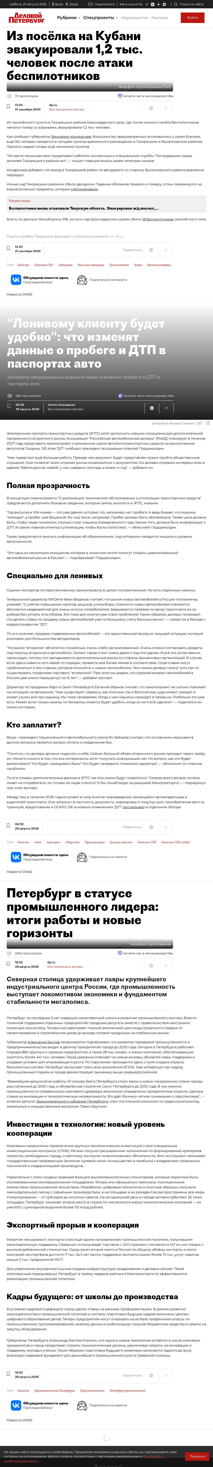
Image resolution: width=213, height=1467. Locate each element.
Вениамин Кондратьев (71, 137)
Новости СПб (146, 842)
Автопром (53, 842)
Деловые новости (121, 842)
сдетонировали (84, 189)
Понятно (197, 1456)
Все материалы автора (66, 109)
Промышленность (92, 1390)
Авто (37, 842)
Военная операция (159, 265)
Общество (72, 842)
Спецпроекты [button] (99, 17)
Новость (23, 265)
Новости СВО (43, 265)
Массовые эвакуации (91, 265)
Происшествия (95, 842)
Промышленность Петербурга (54, 1390)
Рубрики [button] (67, 17)
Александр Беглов (44, 1042)
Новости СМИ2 (19, 294)
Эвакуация (65, 265)
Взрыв (138, 265)
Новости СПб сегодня (175, 842)
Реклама (159, 17)
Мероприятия (134, 17)
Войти (192, 18)
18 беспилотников (157, 219)
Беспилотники (119, 265)
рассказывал (134, 807)
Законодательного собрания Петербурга (72, 1101)
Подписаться (105, 4)
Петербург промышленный (127, 1390)
